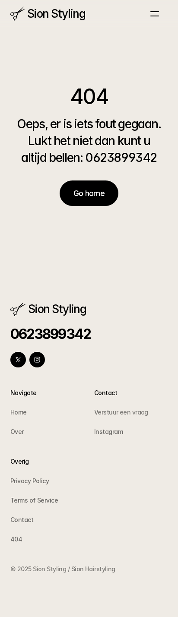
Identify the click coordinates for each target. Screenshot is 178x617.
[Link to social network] (18, 359)
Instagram (108, 431)
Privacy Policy (29, 480)
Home (18, 412)
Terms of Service (34, 500)
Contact (21, 519)
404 (16, 539)
